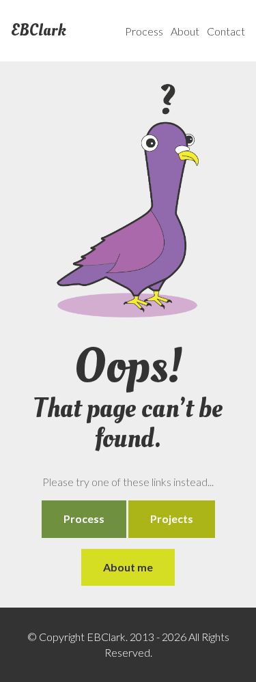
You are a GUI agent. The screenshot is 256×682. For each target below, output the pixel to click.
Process (144, 31)
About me (128, 566)
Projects (171, 518)
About (185, 31)
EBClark (38, 31)
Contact (226, 31)
